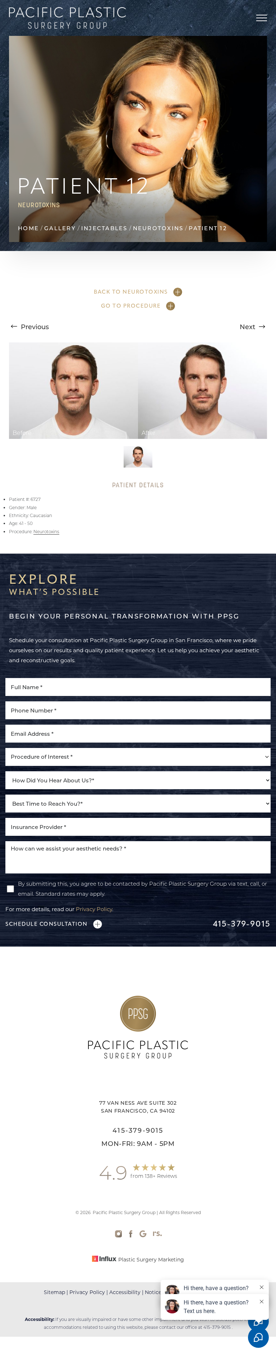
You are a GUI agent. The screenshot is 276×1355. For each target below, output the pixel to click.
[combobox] (138, 757)
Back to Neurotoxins (131, 292)
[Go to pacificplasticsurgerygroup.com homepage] (73, 18)
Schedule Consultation (46, 924)
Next (248, 326)
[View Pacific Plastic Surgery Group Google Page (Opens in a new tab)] (143, 1235)
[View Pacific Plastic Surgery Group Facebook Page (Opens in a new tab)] (130, 1235)
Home (28, 228)
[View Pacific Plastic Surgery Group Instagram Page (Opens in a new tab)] (118, 1235)
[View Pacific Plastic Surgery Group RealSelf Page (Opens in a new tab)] (157, 1235)
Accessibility (125, 1292)
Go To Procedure (131, 306)
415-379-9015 (242, 924)
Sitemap (54, 1292)
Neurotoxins (158, 228)
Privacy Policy (94, 909)
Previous (34, 326)
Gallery (60, 228)
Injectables (104, 228)
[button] (261, 18)
